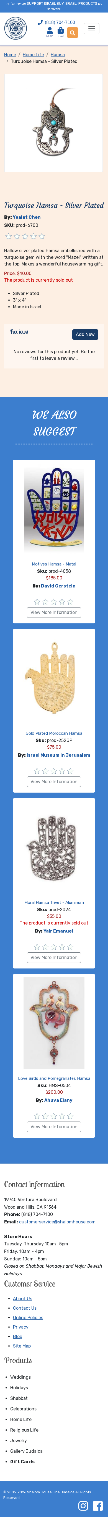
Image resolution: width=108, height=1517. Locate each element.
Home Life (21, 1419)
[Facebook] (98, 1505)
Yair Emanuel (58, 931)
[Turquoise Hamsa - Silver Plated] (53, 123)
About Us (22, 1298)
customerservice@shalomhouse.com (57, 1222)
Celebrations (23, 1409)
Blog (17, 1336)
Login (49, 35)
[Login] (50, 30)
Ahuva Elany (58, 1100)
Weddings (20, 1377)
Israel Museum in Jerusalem (58, 755)
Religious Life (24, 1430)
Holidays (19, 1387)
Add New (85, 334)
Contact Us (25, 1308)
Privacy (21, 1327)
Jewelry (18, 1440)
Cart (61, 33)
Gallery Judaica (26, 1451)
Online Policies (28, 1317)
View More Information (54, 612)
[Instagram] (83, 1505)
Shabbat (19, 1398)
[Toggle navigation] (91, 28)
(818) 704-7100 (60, 22)
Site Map (22, 1346)
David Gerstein (58, 586)
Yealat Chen (27, 217)
